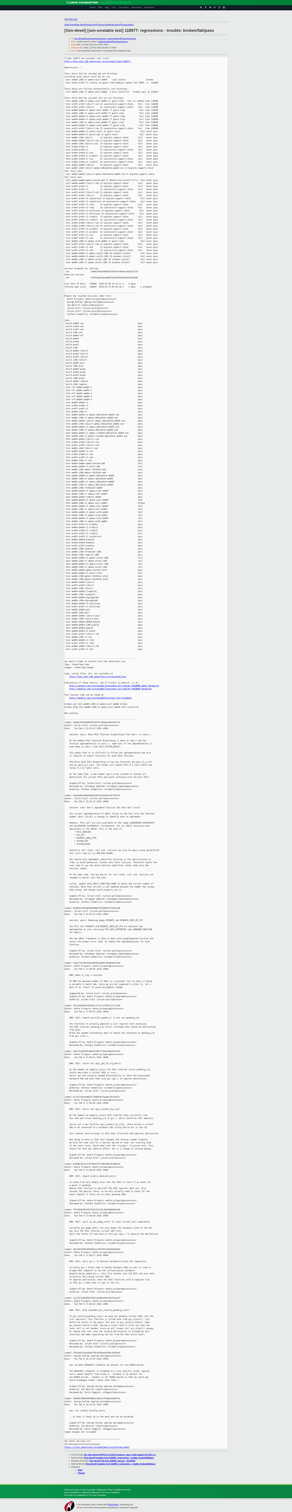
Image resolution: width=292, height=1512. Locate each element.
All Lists (73, 19)
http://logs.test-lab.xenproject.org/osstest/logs (97, 676)
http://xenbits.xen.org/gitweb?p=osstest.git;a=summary (100, 698)
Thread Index (127, 25)
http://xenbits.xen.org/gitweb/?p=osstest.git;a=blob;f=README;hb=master (110, 689)
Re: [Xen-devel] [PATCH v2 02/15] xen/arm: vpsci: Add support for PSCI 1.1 (120, 1455)
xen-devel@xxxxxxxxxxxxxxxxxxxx (90, 38)
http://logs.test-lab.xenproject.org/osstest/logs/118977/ (98, 61)
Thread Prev (90, 25)
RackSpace (113, 1504)
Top (66, 19)
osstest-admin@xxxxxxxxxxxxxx (121, 38)
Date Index (115, 25)
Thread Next (103, 25)
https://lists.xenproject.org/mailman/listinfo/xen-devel (97, 1447)
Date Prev (69, 25)
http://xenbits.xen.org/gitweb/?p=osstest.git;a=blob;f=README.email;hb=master (114, 686)
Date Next (79, 25)
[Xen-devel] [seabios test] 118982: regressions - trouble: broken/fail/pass (119, 1458)
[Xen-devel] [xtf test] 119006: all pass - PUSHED (112, 1461)
